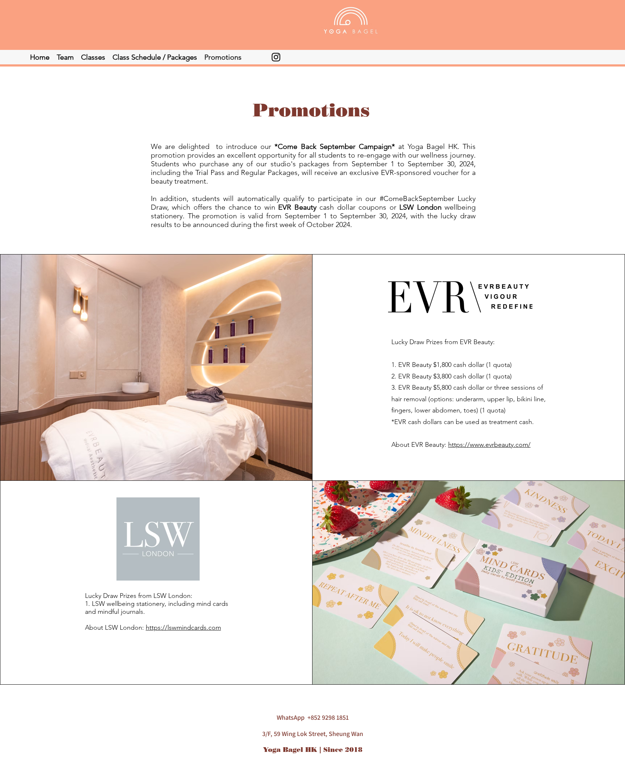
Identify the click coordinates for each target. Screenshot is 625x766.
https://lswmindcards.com (183, 628)
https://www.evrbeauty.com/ (489, 445)
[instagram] (276, 57)
